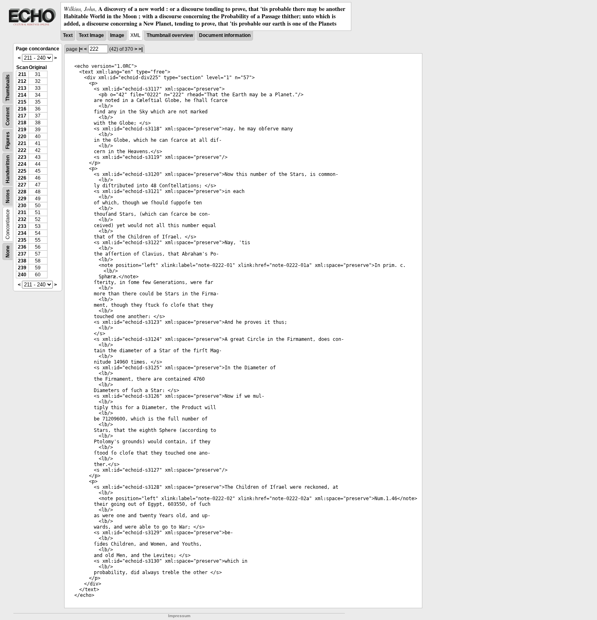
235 (22, 240)
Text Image (91, 35)
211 (22, 74)
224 (22, 164)
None (8, 251)
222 (22, 150)
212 (22, 81)
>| (140, 49)
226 (22, 178)
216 (22, 109)
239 (22, 268)
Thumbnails (8, 87)
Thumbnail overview (170, 35)
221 (22, 143)
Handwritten (8, 169)
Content (8, 116)
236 (22, 247)
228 (22, 192)
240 (22, 274)
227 (22, 185)
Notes (8, 196)
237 (22, 254)
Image (117, 35)
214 (22, 95)
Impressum (179, 615)
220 (22, 136)
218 (22, 123)
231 (22, 212)
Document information (225, 35)
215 (22, 102)
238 (22, 261)
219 (22, 129)
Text (68, 35)
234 (22, 233)
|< (81, 49)
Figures (8, 140)
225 (22, 171)
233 (22, 226)
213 (22, 88)
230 (22, 205)
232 (22, 219)
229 (22, 199)
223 (22, 157)
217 (22, 116)
